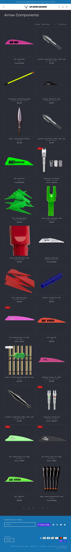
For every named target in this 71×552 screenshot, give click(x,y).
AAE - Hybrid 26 (51, 337)
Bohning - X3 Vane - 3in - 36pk (51, 377)
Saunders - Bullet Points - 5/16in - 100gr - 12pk (52, 59)
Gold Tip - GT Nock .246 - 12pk (52, 297)
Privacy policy (42, 546)
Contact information (61, 548)
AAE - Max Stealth (19, 59)
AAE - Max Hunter (19, 178)
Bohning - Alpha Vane (51, 258)
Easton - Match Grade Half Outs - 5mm (51, 496)
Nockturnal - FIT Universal (52, 178)
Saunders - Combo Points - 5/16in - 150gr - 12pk (19, 417)
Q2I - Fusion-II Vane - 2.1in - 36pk (52, 456)
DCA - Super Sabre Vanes (19, 297)
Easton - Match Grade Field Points (19, 138)
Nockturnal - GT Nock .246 (52, 417)
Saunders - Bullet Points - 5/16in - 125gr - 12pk (51, 138)
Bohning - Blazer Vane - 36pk (52, 99)
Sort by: (37, 24)
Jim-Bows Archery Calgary (21, 546)
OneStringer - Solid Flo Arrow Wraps (19, 99)
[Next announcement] (68, 2)
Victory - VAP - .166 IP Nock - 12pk (52, 218)
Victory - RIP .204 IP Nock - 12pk (19, 258)
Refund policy (33, 546)
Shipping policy (63, 546)
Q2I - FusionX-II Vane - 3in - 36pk (19, 337)
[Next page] (47, 508)
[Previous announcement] (3, 2)
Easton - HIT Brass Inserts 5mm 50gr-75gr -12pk (19, 377)
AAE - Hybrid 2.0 (19, 496)
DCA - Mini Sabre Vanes (19, 218)
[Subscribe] (33, 524)
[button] (4, 7)
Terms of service (52, 546)
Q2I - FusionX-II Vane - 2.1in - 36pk (19, 456)
